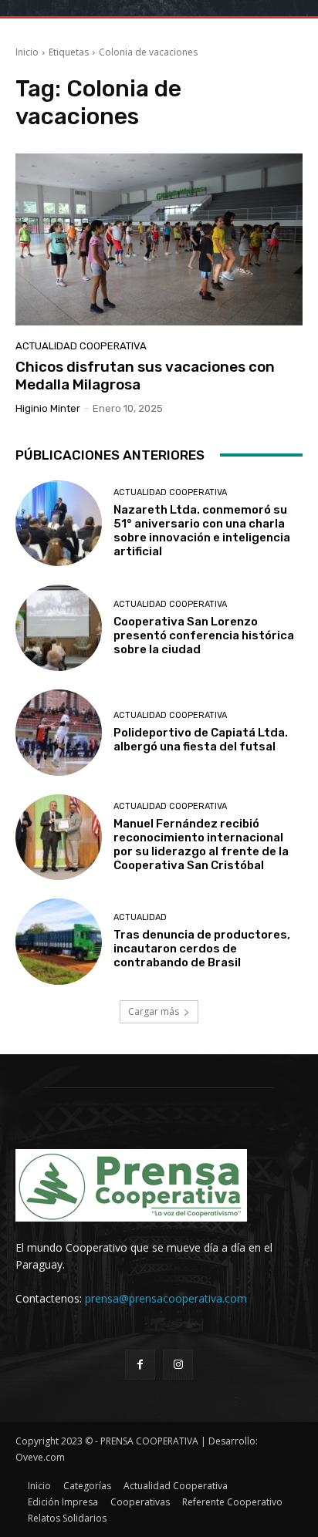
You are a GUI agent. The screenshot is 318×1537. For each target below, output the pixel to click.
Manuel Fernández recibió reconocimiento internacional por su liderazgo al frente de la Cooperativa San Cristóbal (201, 844)
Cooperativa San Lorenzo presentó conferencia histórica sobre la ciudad (203, 635)
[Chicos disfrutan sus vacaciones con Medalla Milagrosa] (159, 239)
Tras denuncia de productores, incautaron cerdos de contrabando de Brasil (201, 948)
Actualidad (140, 917)
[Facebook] (140, 1365)
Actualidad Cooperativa (81, 346)
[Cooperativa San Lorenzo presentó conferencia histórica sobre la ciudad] (58, 628)
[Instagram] (178, 1365)
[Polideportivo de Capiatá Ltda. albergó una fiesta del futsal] (58, 732)
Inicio (27, 52)
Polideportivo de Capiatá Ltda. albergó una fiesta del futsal (200, 739)
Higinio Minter (47, 408)
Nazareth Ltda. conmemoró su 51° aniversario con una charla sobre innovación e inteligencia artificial (201, 530)
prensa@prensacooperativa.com (166, 1298)
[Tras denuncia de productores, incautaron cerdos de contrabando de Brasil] (58, 941)
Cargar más (153, 1011)
